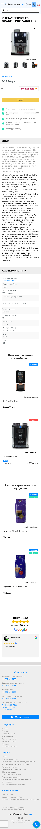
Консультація (7, 736)
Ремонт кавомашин (10, 759)
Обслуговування (9, 772)
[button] (28, 4)
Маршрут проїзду (13, 129)
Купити (20, 100)
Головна (5, 729)
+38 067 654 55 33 (9, 679)
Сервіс (4, 757)
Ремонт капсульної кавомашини (15, 764)
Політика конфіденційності (13, 808)
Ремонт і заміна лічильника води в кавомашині (16, 781)
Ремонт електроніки (10, 767)
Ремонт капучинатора (11, 777)
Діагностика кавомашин (12, 775)
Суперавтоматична (10, 281)
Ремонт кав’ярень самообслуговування (18, 762)
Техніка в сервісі (8, 734)
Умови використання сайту (13, 810)
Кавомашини (7, 794)
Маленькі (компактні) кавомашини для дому (20, 800)
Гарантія (5, 744)
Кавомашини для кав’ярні (12, 797)
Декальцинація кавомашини (14, 769)
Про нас (5, 731)
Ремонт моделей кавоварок (13, 785)
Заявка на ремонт (9, 739)
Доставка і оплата (9, 747)
